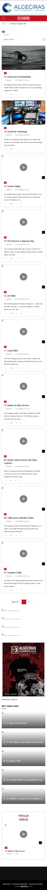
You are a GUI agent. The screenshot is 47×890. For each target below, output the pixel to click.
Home (4, 24)
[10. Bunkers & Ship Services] (23, 720)
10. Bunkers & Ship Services (16, 405)
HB (5, 73)
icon (23, 58)
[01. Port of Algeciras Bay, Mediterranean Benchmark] (23, 739)
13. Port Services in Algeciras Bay (19, 241)
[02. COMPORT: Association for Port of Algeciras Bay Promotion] (23, 796)
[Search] (44, 18)
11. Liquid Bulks (11, 350)
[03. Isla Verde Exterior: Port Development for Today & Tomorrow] (23, 777)
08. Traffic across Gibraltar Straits (19, 518)
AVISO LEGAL (7, 884)
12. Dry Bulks (10, 295)
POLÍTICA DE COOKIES (36, 884)
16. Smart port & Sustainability (17, 76)
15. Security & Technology (15, 131)
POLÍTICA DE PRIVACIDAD (19, 884)
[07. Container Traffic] (23, 758)
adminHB (9, 80)
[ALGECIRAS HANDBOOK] (23, 18)
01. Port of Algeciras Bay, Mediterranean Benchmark (25, 742)
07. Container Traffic (13, 572)
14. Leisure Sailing (12, 186)
